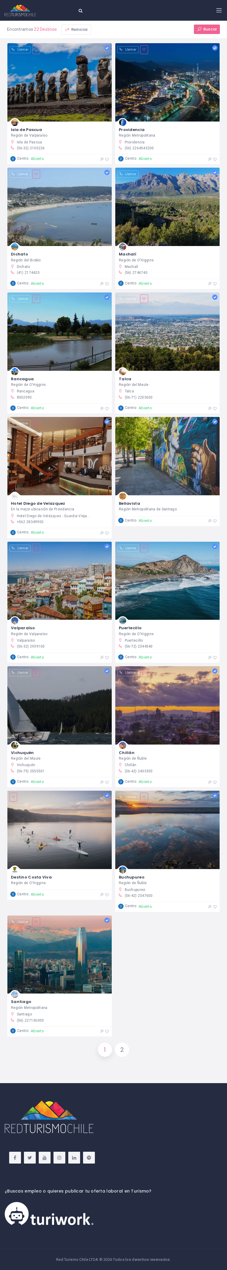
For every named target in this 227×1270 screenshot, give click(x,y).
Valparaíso (23, 628)
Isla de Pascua (26, 129)
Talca (125, 379)
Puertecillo (130, 628)
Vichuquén (22, 752)
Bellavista (129, 503)
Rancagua (22, 379)
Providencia (132, 129)
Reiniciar (79, 29)
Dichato (19, 254)
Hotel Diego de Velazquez (38, 503)
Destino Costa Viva (31, 877)
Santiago (21, 1001)
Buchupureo (132, 877)
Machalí (127, 254)
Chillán (126, 752)
